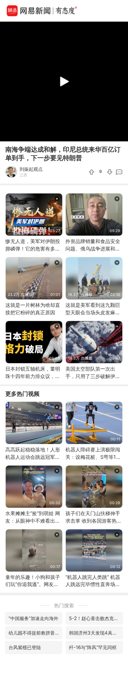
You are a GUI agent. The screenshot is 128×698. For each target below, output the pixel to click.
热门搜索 (64, 605)
